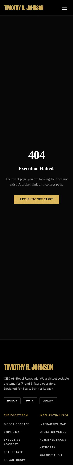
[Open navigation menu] (64, 7)
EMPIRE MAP (12, 432)
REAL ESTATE (13, 452)
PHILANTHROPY (15, 460)
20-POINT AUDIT (51, 455)
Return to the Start (36, 199)
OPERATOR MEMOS (53, 432)
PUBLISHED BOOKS (53, 439)
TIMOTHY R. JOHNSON (23, 8)
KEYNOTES (47, 447)
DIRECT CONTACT (17, 424)
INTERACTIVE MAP (53, 424)
